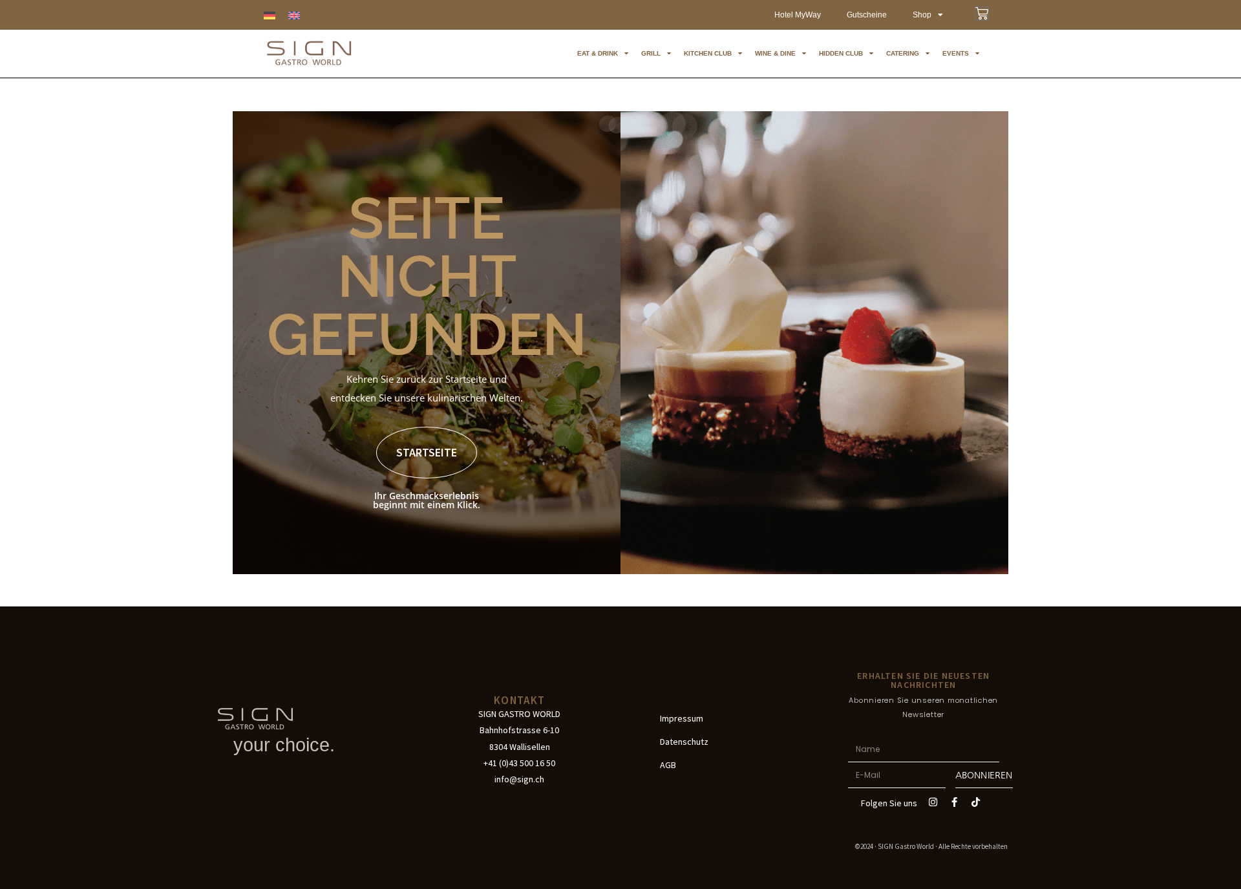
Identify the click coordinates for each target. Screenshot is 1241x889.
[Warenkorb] (982, 13)
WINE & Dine (775, 53)
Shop (922, 14)
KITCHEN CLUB (708, 53)
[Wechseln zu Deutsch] (269, 15)
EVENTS (955, 53)
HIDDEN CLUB (841, 53)
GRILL (651, 53)
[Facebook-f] (954, 801)
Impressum (681, 718)
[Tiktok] (976, 801)
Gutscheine (867, 14)
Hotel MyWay (797, 14)
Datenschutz (684, 741)
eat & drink (597, 53)
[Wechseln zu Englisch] (294, 15)
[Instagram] (933, 801)
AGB (668, 765)
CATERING (902, 53)
